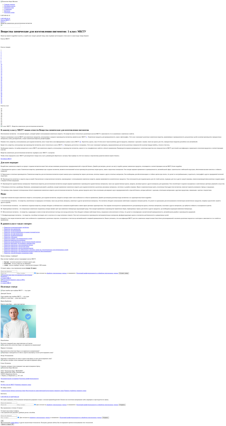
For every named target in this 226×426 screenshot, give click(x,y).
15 (1, 72)
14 (1, 71)
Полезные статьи (9, 12)
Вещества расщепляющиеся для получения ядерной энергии (22, 242)
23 (1, 85)
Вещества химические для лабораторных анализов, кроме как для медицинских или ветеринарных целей (36, 249)
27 (1, 91)
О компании (8, 9)
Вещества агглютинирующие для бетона (16, 227)
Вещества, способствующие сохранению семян (18, 253)
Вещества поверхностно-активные (14, 240)
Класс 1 (3, 21)
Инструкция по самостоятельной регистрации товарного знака (45, 390)
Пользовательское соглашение (10, 378)
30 (1, 96)
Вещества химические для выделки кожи (16, 246)
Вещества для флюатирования (13, 235)
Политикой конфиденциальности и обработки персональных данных (97, 273)
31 (1, 98)
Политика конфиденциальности (29, 378)
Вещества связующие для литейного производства (19, 243)
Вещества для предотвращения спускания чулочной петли (21, 232)
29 (1, 95)
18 (1, 77)
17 (1, 75)
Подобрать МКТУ (6, 158)
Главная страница (9, 4)
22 (1, 83)
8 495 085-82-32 (5, 18)
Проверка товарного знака (23, 384)
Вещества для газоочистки (12, 229)
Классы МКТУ (5, 20)
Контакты (7, 11)
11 (1, 66)
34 (1, 102)
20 (1, 80)
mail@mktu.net (14, 396)
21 (1, 82)
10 (1, 64)
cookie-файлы (15, 422)
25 (1, 88)
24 (1, 87)
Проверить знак (9, 7)
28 (1, 93)
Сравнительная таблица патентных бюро (13, 390)
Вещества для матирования (12, 230)
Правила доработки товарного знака (75, 390)
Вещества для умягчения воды (13, 234)
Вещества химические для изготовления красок (18, 248)
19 (1, 79)
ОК (2, 421)
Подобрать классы (9, 6)
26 (1, 90)
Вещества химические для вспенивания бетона (18, 245)
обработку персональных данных (57, 273)
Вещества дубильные (10, 237)
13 (1, 69)
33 (1, 101)
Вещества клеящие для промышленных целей (18, 238)
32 (1, 99)
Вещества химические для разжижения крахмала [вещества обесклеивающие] (27, 251)
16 (1, 74)
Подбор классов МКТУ (8, 384)
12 (1, 67)
